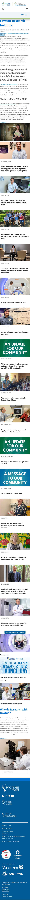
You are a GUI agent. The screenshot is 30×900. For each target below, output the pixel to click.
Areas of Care (6, 825)
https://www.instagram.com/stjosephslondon (6, 796)
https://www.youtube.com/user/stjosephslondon (12, 796)
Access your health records (11, 841)
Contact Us (5, 834)
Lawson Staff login (7, 896)
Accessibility (5, 891)
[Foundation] (15, 802)
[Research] (15, 815)
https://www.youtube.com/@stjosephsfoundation (12, 808)
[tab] (27, 9)
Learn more (3, 122)
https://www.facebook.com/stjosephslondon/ (3, 796)
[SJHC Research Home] (20, 4)
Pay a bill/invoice (7, 831)
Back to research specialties (15, 632)
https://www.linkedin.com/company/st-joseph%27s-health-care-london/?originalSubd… (9, 796)
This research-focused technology (9, 84)
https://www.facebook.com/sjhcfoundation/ (3, 808)
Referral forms (7, 828)
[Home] (6, 4)
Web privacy (5, 887)
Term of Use (5, 889)
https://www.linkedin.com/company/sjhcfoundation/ (9, 808)
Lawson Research (8, 772)
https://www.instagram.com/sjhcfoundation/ (6, 808)
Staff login (5, 894)
